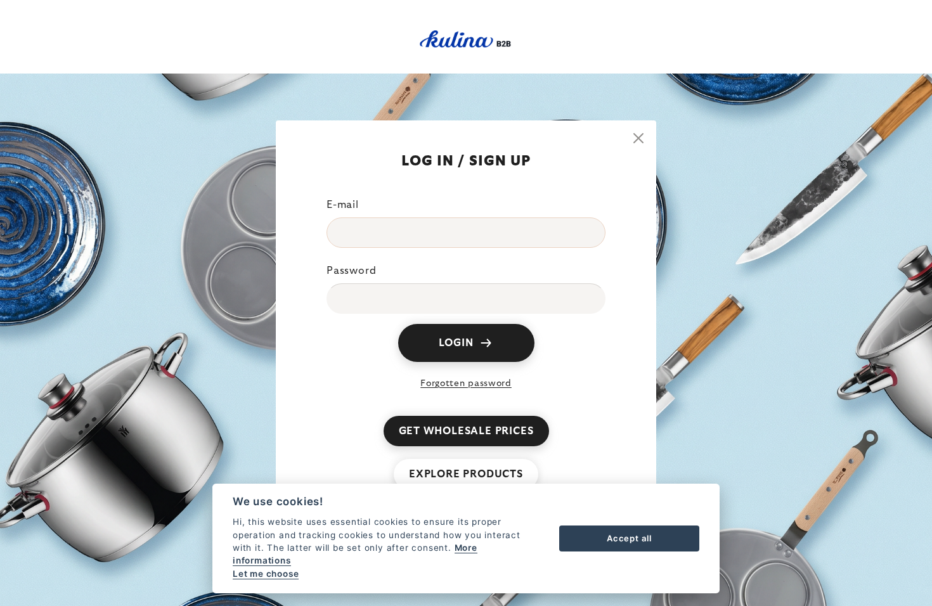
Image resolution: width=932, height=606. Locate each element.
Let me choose (266, 574)
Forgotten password (466, 383)
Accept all (629, 538)
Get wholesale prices (466, 431)
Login (456, 343)
